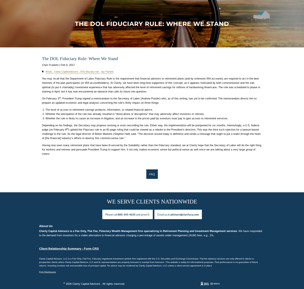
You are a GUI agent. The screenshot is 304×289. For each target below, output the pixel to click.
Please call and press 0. (127, 214)
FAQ (152, 174)
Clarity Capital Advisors (66, 71)
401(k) (48, 71)
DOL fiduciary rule (89, 71)
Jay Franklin (107, 71)
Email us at (178, 214)
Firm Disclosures (47, 272)
